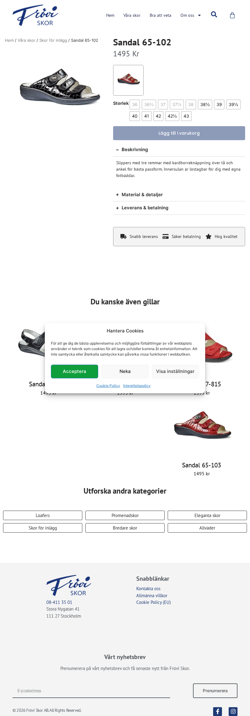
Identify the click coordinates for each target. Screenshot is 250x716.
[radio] (135, 104)
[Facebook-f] (217, 711)
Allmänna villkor (151, 595)
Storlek (121, 103)
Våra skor (132, 15)
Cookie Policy (108, 385)
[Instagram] (233, 711)
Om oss (187, 15)
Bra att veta (160, 15)
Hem (110, 15)
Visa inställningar (175, 371)
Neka (125, 371)
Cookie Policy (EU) (153, 602)
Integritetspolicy (137, 385)
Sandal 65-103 (201, 465)
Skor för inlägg (53, 40)
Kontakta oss (148, 588)
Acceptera (74, 371)
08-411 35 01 (59, 602)
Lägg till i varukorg (179, 133)
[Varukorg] (232, 15)
